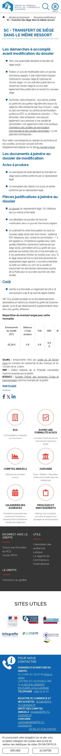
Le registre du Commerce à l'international (41, 560)
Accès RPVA (9, 555)
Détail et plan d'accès (42, 729)
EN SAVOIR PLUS (47, 744)
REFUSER (15, 750)
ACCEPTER (45, 750)
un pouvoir (14, 208)
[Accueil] (3, 17)
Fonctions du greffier (14, 580)
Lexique (37, 552)
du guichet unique (46, 147)
